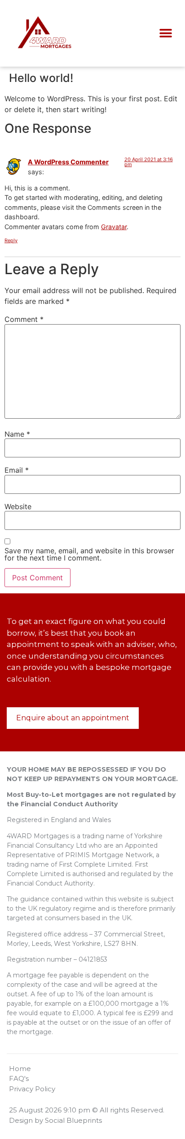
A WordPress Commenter (68, 162)
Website (17, 506)
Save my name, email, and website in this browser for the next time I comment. (89, 554)
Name (17, 434)
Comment (24, 319)
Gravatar (114, 227)
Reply (11, 240)
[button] (165, 33)
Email (16, 470)
